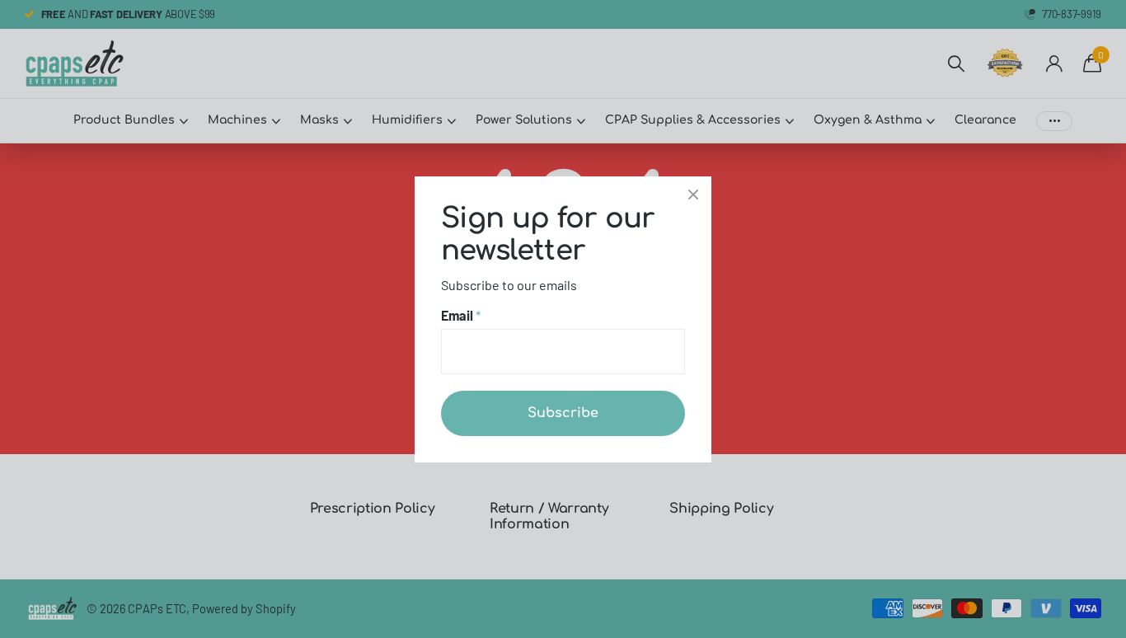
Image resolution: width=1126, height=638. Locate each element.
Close (693, 194)
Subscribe (563, 412)
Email (461, 315)
